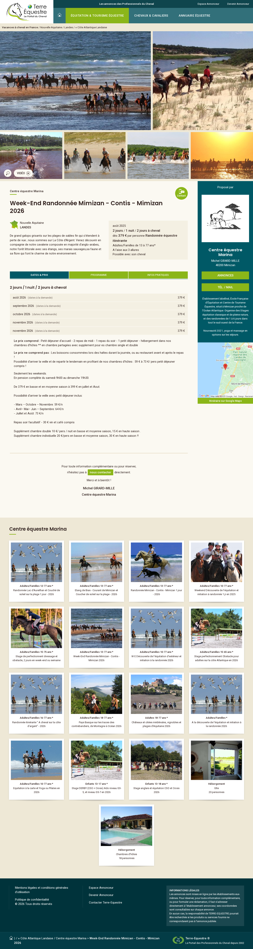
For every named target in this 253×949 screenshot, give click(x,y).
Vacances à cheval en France (20, 27)
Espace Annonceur (208, 3)
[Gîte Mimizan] (216, 769)
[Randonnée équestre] (36, 571)
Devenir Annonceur (238, 3)
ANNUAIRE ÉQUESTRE (194, 15)
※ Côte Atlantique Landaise (91, 27)
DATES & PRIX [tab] (39, 274)
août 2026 (19, 297)
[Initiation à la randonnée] (156, 637)
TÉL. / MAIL (225, 287)
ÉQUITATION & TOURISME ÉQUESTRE (97, 15)
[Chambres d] (126, 835)
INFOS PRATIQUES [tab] (158, 274)
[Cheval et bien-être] (36, 769)
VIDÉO (21, 173)
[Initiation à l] (216, 571)
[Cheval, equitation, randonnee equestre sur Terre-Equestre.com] (27, 12)
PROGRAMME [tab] (99, 274)
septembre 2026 (23, 306)
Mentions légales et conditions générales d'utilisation (41, 890)
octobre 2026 (21, 314)
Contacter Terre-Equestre (105, 902)
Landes (68, 27)
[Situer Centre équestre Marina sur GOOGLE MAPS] (225, 370)
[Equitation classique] (36, 637)
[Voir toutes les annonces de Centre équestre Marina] (225, 218)
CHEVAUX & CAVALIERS (151, 15)
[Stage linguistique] (156, 769)
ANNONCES (225, 275)
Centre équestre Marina (71, 938)
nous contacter (100, 472)
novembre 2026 (23, 322)
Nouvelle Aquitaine (51, 27)
